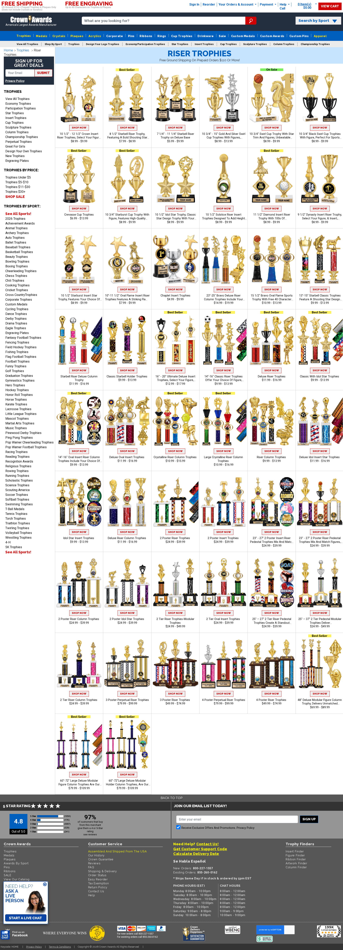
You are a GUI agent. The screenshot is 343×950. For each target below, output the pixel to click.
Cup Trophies (182, 36)
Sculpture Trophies (18, 127)
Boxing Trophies (16, 266)
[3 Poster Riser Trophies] (175, 664)
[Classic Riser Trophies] (223, 340)
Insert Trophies (15, 118)
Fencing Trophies (17, 342)
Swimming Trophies (19, 504)
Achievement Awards (20, 223)
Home (8, 50)
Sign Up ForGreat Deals (28, 63)
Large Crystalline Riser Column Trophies (223, 459)
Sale (222, 36)
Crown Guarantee (101, 859)
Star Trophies (14, 113)
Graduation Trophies (19, 376)
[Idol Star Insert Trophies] (79, 502)
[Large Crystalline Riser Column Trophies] (223, 421)
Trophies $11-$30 (17, 187)
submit (43, 73)
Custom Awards (272, 36)
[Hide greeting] (44, 884)
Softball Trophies (17, 499)
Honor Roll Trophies (19, 395)
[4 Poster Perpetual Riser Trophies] (223, 664)
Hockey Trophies (17, 390)
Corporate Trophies (18, 299)
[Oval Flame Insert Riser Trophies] (127, 259)
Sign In (194, 4)
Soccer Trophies (16, 495)
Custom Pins (299, 36)
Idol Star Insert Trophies (79, 538)
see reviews (90, 834)
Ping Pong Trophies (19, 437)
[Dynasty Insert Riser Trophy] (320, 178)
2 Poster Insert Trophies (223, 538)
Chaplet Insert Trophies (175, 295)
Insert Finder (295, 851)
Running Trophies (17, 476)
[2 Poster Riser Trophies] (175, 502)
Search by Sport (314, 20)
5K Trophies (13, 547)
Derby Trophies (16, 319)
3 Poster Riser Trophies (175, 700)
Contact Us (96, 891)
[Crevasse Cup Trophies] (79, 178)
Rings (161, 36)
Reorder (209, 4)
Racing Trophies (16, 452)
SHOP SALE (15, 197)
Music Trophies (16, 428)
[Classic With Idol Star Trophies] (320, 340)
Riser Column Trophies (272, 457)
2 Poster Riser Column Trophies (79, 619)
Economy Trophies (18, 104)
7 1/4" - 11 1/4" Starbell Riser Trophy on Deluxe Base (175, 135)
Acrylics (95, 36)
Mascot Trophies (17, 418)
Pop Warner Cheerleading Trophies (29, 442)
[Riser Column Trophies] (272, 421)
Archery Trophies (17, 233)
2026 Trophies (15, 219)
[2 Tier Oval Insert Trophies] (223, 583)
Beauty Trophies (16, 257)
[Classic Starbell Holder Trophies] (127, 340)
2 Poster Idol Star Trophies (127, 619)
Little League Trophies (21, 414)
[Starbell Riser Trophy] (127, 98)
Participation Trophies (20, 108)
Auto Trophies (15, 238)
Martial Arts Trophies (19, 423)
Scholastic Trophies (19, 480)
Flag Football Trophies (20, 357)
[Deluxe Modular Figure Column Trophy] (320, 664)
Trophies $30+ (15, 192)
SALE (7, 875)
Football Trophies (17, 361)
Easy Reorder (98, 879)
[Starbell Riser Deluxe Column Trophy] (79, 340)
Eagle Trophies (15, 328)
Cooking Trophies (17, 285)
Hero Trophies (15, 385)
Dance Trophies (16, 314)
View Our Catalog (17, 879)
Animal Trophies (16, 228)
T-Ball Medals (14, 509)
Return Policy (97, 887)
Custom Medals (243, 36)
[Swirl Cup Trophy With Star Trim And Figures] (272, 98)
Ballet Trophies (15, 242)
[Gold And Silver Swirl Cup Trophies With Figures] (223, 98)
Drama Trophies (16, 323)
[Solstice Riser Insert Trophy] (223, 178)
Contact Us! (207, 844)
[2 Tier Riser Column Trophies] (79, 664)
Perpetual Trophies (18, 142)
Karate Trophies (16, 404)
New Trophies (15, 156)
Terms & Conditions (60, 946)
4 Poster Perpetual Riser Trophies (223, 700)
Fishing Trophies (16, 352)
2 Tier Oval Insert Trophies (223, 619)
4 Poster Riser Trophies (271, 700)
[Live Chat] (5, 935)
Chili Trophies (14, 280)
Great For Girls (15, 146)
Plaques (76, 36)
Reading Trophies (17, 457)
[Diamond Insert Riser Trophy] (272, 178)
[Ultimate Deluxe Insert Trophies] (175, 340)
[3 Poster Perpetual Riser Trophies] (127, 664)
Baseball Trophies (17, 247)
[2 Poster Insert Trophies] (223, 502)
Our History (96, 855)
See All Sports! (18, 214)
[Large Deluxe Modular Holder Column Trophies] (127, 745)
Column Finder (296, 867)
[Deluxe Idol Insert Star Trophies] (320, 421)
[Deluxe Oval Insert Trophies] (127, 421)
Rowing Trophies (17, 471)
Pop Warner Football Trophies (26, 447)
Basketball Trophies (19, 252)
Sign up (309, 819)
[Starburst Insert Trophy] (79, 259)
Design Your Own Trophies (23, 151)
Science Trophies (17, 485)
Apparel (320, 36)
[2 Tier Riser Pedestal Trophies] (272, 583)
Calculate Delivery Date (196, 854)
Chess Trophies (16, 276)
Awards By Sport (16, 863)
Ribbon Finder (296, 859)
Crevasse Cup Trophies (79, 214)
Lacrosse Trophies (18, 409)
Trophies (23, 35)
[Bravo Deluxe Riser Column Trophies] (223, 259)
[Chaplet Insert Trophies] (175, 259)
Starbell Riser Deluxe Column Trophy (79, 378)
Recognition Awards (19, 461)
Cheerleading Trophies (21, 271)
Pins (131, 36)
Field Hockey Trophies (21, 347)
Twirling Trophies (17, 528)
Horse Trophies (16, 399)
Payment (267, 4)
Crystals (59, 36)
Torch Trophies (15, 518)
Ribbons (146, 36)
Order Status (97, 875)
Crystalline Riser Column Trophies (175, 457)
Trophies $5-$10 (16, 182)
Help (283, 4)
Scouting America (17, 490)
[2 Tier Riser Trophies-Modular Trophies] (175, 583)
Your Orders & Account (236, 4)
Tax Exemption (98, 883)
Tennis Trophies (16, 514)
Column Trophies (17, 132)
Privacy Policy (14, 81)
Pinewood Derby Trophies (23, 433)
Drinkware (206, 36)
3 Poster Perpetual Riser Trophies (127, 700)
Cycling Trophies (16, 309)
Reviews (94, 863)
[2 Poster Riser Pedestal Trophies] (320, 502)
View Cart (330, 6)
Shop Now (79, 127)
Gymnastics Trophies (20, 380)
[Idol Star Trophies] (175, 178)
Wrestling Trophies (18, 537)
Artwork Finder (296, 863)
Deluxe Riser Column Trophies (127, 538)
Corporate (114, 36)
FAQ (91, 867)
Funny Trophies (15, 366)
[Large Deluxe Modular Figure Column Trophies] (79, 745)
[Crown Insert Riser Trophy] (79, 98)
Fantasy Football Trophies (23, 338)
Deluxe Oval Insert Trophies (127, 457)
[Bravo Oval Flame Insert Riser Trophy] (272, 259)
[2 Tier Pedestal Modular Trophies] (320, 583)
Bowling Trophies (17, 261)
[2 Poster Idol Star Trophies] (127, 583)
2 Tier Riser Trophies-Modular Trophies (175, 621)
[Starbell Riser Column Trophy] (320, 259)
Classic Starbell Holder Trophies (127, 376)
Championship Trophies (21, 137)
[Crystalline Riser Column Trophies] (175, 421)
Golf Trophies (14, 371)
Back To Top (171, 798)
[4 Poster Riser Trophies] (272, 664)
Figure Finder (295, 855)
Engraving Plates (17, 161)
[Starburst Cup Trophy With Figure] (127, 178)
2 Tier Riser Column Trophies (79, 700)
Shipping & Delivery (102, 871)
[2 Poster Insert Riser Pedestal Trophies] (272, 502)
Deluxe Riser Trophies (271, 376)
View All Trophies (17, 99)
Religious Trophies (18, 466)
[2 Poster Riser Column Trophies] (79, 583)
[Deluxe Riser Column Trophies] (127, 502)
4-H (8, 542)
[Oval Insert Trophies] (79, 421)
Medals (41, 36)
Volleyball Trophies (18, 533)
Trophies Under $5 (18, 177)
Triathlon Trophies (17, 523)
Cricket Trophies (16, 290)
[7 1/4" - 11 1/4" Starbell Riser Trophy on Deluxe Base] (175, 98)
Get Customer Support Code (200, 849)
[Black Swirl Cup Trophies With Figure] (320, 98)
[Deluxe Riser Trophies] (272, 340)
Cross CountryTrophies (21, 295)
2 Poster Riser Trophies (175, 538)
